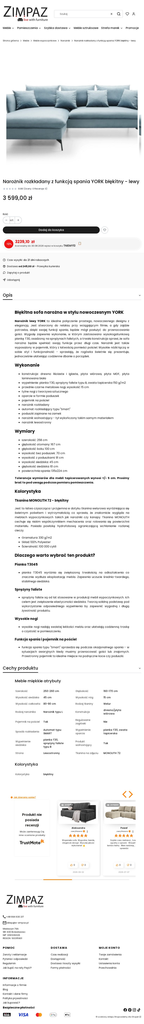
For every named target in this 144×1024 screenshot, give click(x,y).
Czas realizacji (59, 954)
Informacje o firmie (15, 985)
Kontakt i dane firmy (15, 994)
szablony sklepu (106, 1016)
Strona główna (11, 40)
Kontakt (103, 959)
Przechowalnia (107, 968)
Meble (26, 40)
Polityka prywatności (15, 998)
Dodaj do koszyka (51, 230)
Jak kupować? (11, 1002)
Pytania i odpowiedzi (15, 959)
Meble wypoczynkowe (44, 40)
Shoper (135, 1016)
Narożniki (65, 40)
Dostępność (58, 959)
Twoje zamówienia (110, 954)
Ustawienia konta (109, 963)
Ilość (5, 214)
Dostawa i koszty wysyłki (65, 963)
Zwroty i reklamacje (15, 954)
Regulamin (9, 963)
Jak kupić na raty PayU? (17, 968)
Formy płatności (61, 968)
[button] (119, 14)
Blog (5, 989)
